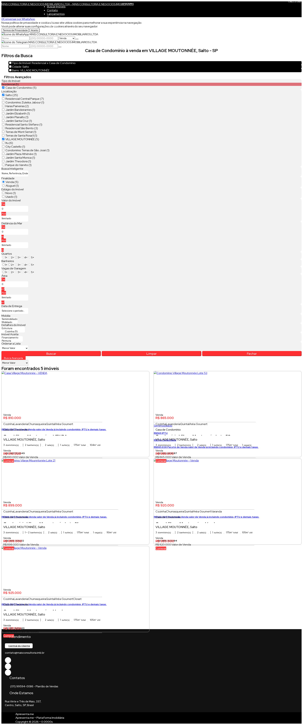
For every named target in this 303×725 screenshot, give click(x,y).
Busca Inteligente (12, 169)
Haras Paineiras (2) (17, 106)
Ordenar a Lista (11, 343)
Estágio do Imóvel (12, 189)
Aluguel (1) (12, 186)
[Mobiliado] (9, 322)
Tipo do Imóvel (10, 81)
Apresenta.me (24, 714)
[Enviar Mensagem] (60, 46)
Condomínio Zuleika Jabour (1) (24, 102)
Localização (9, 91)
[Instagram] (8, 672)
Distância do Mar (11, 223)
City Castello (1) (15, 146)
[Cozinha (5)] (13, 331)
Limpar (151, 354)
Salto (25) (11, 95)
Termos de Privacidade (15, 30)
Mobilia (5, 316)
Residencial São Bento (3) (21, 128)
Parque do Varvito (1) (18, 165)
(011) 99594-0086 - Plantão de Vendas (34, 686)
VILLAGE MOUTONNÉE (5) (22, 139)
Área (4, 276)
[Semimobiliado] (9, 319)
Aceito (34, 30)
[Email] (8, 666)
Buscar (51, 354)
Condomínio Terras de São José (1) (27, 150)
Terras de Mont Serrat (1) (20, 132)
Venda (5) (12, 182)
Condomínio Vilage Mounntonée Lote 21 (40, 522)
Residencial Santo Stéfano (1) (23, 124)
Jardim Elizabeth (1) (17, 113)
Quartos (6, 254)
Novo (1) (10, 193)
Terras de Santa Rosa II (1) (21, 135)
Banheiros (7, 261)
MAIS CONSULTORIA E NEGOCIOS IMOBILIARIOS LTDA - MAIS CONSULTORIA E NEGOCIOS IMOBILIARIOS (67, 4)
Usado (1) (11, 197)
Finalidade (8, 178)
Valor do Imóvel (11, 200)
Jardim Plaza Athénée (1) (21, 154)
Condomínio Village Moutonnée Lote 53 (193, 434)
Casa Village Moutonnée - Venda (186, 522)
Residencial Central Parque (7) (24, 99)
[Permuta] (12, 340)
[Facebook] (8, 660)
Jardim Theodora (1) (18, 161)
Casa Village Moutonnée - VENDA (35, 434)
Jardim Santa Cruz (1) (18, 121)
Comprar (8, 461)
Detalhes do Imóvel (13, 325)
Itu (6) (9, 143)
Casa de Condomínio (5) (20, 88)
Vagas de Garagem (13, 268)
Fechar (252, 354)
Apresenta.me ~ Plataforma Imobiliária (39, 718)
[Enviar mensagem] (77, 39)
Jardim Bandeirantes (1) (20, 110)
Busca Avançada (13, 358)
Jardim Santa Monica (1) (20, 157)
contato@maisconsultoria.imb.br (24, 653)
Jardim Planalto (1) (16, 117)
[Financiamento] (12, 337)
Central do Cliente (19, 645)
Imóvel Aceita (9, 334)
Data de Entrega (11, 306)
